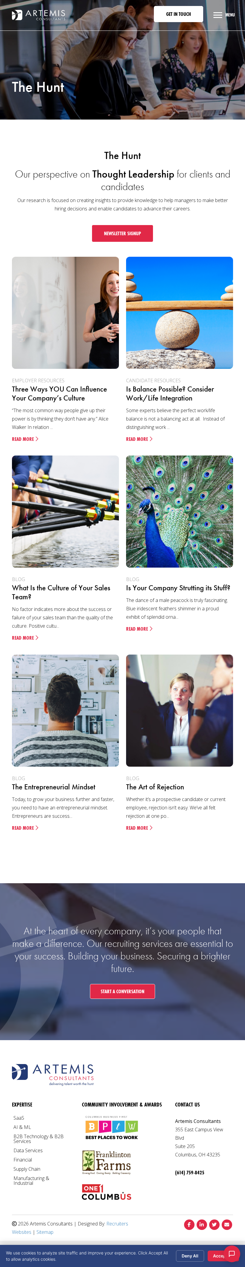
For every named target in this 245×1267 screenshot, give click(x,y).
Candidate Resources (153, 380)
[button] (178, 14)
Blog (18, 579)
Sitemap (44, 1232)
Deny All (190, 1255)
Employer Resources (38, 380)
